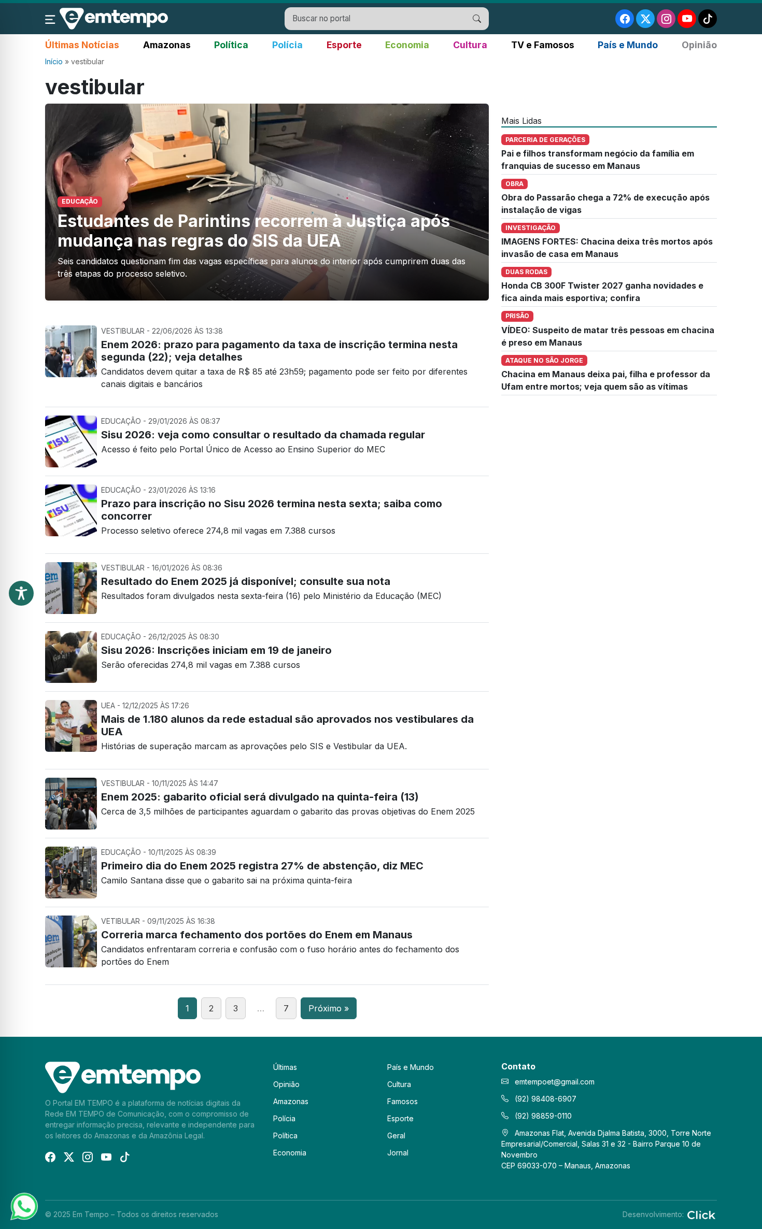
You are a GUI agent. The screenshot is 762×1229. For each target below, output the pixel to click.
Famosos (402, 1101)
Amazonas (167, 44)
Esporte (344, 44)
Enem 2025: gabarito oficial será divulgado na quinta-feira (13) (260, 797)
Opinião (699, 44)
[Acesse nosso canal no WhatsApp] (23, 1206)
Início (54, 61)
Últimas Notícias (82, 44)
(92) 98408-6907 (544, 1098)
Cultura (470, 44)
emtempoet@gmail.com (555, 1081)
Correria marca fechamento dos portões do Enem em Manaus (257, 934)
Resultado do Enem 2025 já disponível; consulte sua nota (245, 581)
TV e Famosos (542, 44)
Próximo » (328, 1008)
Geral (396, 1135)
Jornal (397, 1152)
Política (231, 44)
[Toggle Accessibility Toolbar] (21, 593)
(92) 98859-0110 (542, 1115)
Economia (407, 44)
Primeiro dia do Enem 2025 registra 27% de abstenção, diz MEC (262, 866)
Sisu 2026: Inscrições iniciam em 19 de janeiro (216, 650)
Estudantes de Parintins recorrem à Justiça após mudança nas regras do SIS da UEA (254, 231)
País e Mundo (628, 44)
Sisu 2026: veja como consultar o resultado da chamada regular (263, 434)
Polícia (287, 44)
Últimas (285, 1067)
